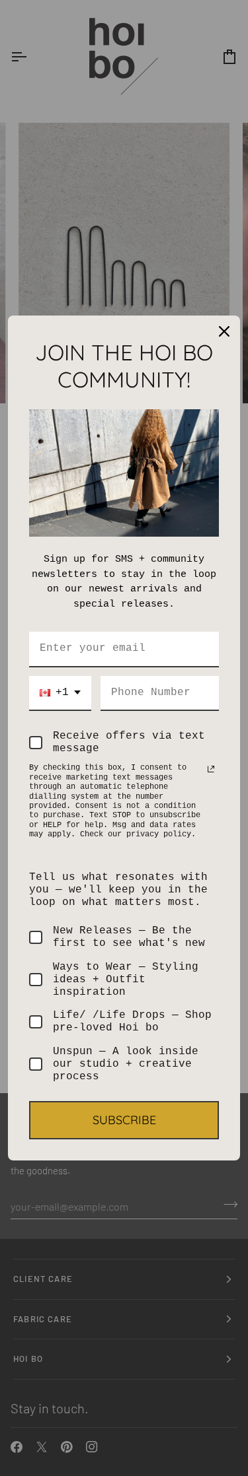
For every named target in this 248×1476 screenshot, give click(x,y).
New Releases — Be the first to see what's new (129, 937)
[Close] (224, 331)
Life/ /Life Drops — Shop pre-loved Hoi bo (132, 1021)
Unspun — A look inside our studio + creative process (125, 1064)
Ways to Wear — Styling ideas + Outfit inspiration (125, 979)
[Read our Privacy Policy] (211, 769)
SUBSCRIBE (124, 1119)
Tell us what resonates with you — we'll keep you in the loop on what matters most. (118, 889)
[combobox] (60, 693)
